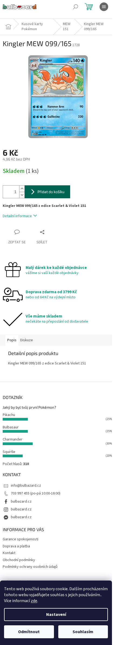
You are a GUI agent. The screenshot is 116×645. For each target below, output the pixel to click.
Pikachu (9, 415)
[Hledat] (75, 6)
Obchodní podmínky (19, 560)
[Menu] (103, 6)
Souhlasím (83, 632)
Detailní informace (17, 216)
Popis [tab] (11, 340)
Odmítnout (29, 632)
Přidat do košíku (50, 191)
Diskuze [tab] (26, 340)
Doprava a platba (16, 546)
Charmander (12, 439)
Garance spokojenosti (20, 539)
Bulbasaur (11, 427)
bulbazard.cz (21, 501)
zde (34, 601)
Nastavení (56, 614)
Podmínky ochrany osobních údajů (30, 566)
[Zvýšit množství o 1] (22, 189)
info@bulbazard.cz (26, 485)
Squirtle (9, 452)
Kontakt (9, 553)
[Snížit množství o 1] (22, 195)
